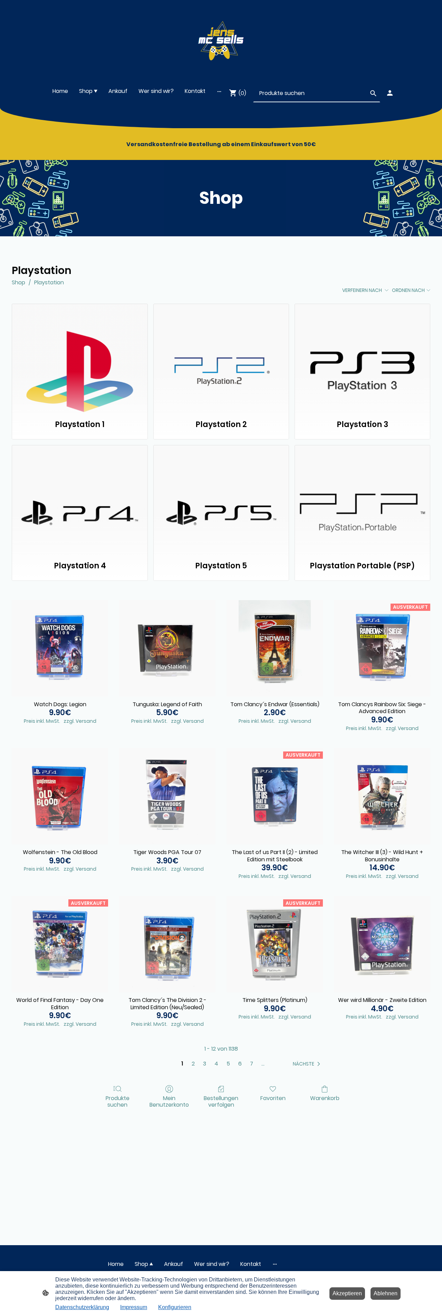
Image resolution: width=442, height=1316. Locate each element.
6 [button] (240, 1064)
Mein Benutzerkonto (169, 1101)
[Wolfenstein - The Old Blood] (60, 796)
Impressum (133, 1307)
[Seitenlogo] (221, 38)
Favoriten (273, 1097)
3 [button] (204, 1064)
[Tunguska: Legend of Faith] (167, 648)
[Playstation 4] (79, 499)
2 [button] (193, 1064)
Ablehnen (385, 1293)
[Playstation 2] (221, 358)
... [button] (263, 1064)
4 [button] (216, 1064)
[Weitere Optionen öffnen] (219, 91)
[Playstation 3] (362, 358)
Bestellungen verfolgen (221, 1101)
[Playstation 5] (221, 499)
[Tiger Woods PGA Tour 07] (167, 796)
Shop (18, 282)
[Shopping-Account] (390, 93)
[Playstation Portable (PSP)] (362, 499)
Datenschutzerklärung (82, 1307)
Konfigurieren (174, 1307)
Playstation (49, 282)
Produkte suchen (117, 1101)
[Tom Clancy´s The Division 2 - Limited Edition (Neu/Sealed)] (167, 944)
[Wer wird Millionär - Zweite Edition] (382, 944)
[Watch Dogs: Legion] (60, 648)
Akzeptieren (347, 1293)
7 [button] (251, 1064)
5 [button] (228, 1064)
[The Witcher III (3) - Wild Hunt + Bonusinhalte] (382, 796)
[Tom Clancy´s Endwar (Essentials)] (275, 648)
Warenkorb (324, 1097)
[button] (308, 1063)
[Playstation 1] (79, 358)
